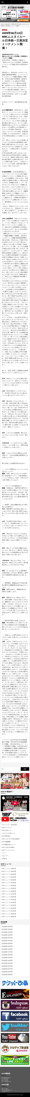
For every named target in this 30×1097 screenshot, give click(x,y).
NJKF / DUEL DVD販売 (8, 847)
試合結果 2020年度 (7, 943)
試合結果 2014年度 (7, 960)
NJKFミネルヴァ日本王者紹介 (11, 839)
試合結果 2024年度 (7, 932)
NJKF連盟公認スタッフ (9, 844)
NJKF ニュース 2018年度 (9, 891)
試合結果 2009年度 (7, 974)
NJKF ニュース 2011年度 (9, 911)
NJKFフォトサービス (8, 850)
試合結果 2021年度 (7, 940)
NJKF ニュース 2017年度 (9, 894)
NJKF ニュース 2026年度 (9, 868)
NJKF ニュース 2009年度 (9, 916)
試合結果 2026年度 (7, 926)
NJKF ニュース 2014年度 (9, 902)
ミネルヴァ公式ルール (8, 833)
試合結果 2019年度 (7, 946)
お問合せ (4, 859)
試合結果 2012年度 (7, 966)
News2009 (4, 29)
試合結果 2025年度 (7, 929)
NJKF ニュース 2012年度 (9, 908)
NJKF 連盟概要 (6, 842)
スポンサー (5, 856)
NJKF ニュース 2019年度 (9, 888)
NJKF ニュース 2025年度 (9, 871)
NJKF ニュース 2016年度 (9, 897)
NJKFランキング (7, 827)
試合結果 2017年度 (7, 952)
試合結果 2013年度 (7, 963)
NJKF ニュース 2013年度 (9, 905)
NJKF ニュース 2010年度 (9, 914)
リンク (4, 853)
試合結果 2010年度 (7, 972)
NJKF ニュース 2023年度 (9, 877)
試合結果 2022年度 (7, 938)
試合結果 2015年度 (7, 957)
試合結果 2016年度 (7, 955)
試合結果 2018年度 (7, 949)
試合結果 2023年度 (7, 935)
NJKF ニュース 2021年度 (9, 883)
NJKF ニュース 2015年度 (9, 899)
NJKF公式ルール (7, 830)
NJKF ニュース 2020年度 (9, 885)
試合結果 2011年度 (7, 969)
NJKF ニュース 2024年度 (9, 874)
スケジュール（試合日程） (10, 825)
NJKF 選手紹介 (6, 836)
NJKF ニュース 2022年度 (9, 880)
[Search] (27, 2)
